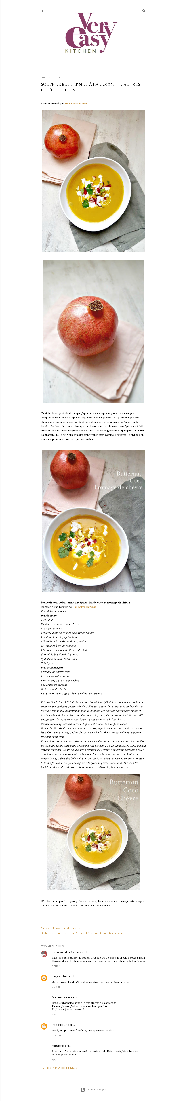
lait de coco (92, 933)
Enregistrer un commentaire (60, 1068)
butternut (55, 933)
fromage (80, 933)
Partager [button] (45, 928)
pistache (112, 933)
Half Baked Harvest (84, 606)
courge (71, 933)
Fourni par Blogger (96, 1089)
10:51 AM (56, 1035)
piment (103, 933)
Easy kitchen (60, 976)
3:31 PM (56, 966)
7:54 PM (56, 1014)
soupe (121, 933)
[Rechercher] (144, 10)
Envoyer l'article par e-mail (67, 928)
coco (64, 933)
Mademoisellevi (62, 997)
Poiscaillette (59, 1024)
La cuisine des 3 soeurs (66, 952)
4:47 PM (56, 1059)
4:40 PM (56, 987)
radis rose (58, 1045)
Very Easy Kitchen (76, 103)
